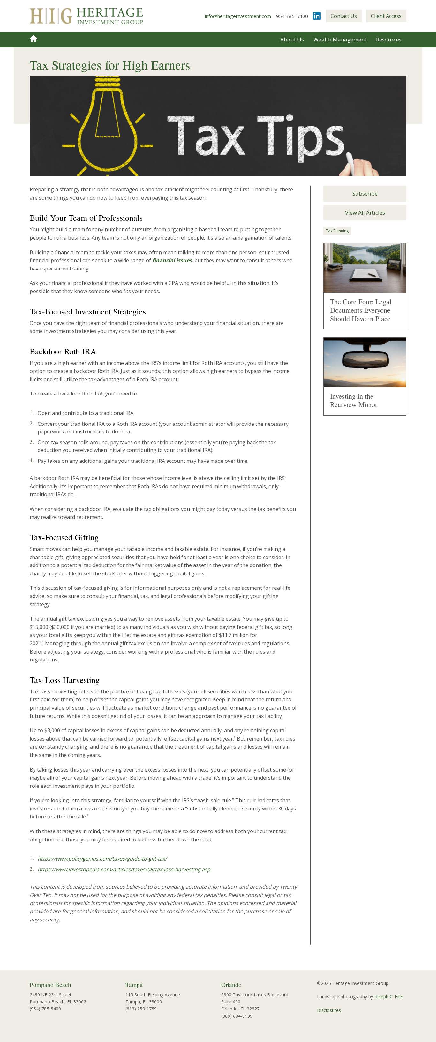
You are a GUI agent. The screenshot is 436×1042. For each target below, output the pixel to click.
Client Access (386, 15)
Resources (389, 39)
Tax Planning (337, 230)
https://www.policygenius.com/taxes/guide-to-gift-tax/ (102, 858)
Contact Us (344, 15)
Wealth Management (339, 39)
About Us (292, 39)
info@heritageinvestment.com (238, 16)
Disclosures (329, 1010)
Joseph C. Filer (388, 997)
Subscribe (365, 193)
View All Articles (365, 212)
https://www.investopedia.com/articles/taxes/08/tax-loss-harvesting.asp (124, 869)
